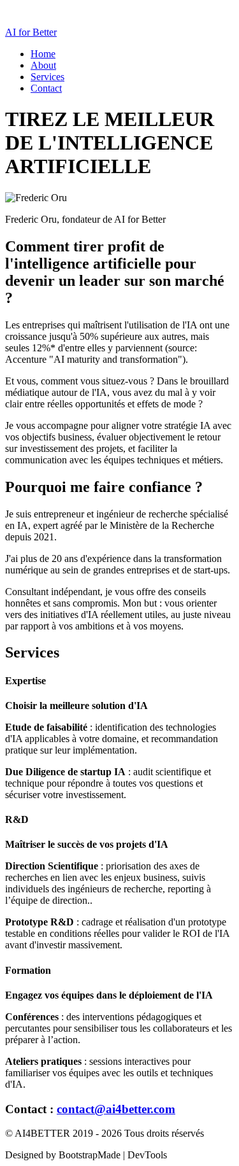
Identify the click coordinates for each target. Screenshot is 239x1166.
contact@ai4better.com (116, 1109)
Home (43, 53)
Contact (46, 88)
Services (47, 76)
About (43, 65)
